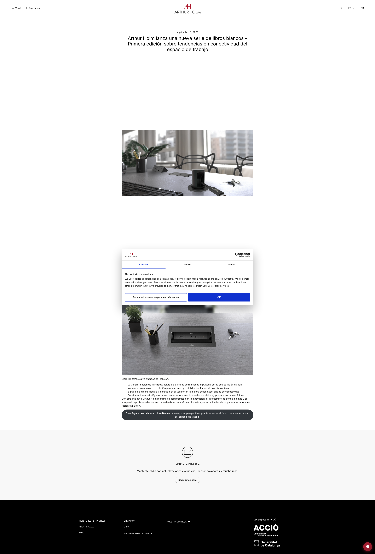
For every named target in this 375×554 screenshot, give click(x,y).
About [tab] (231, 264)
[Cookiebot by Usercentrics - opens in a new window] (237, 254)
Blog (81, 532)
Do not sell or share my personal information (156, 297)
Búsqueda (34, 8)
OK (219, 297)
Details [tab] (187, 264)
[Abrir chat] (367, 546)
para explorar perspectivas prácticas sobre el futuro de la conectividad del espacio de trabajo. (187, 415)
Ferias (126, 526)
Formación (129, 521)
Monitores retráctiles (92, 521)
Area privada (86, 526)
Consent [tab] (143, 264)
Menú (18, 8)
